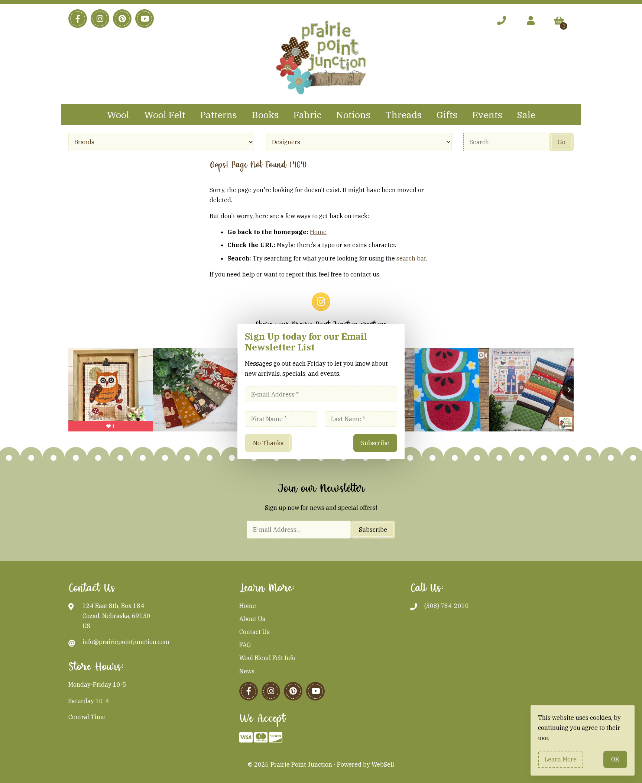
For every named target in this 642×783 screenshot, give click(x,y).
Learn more (561, 759)
